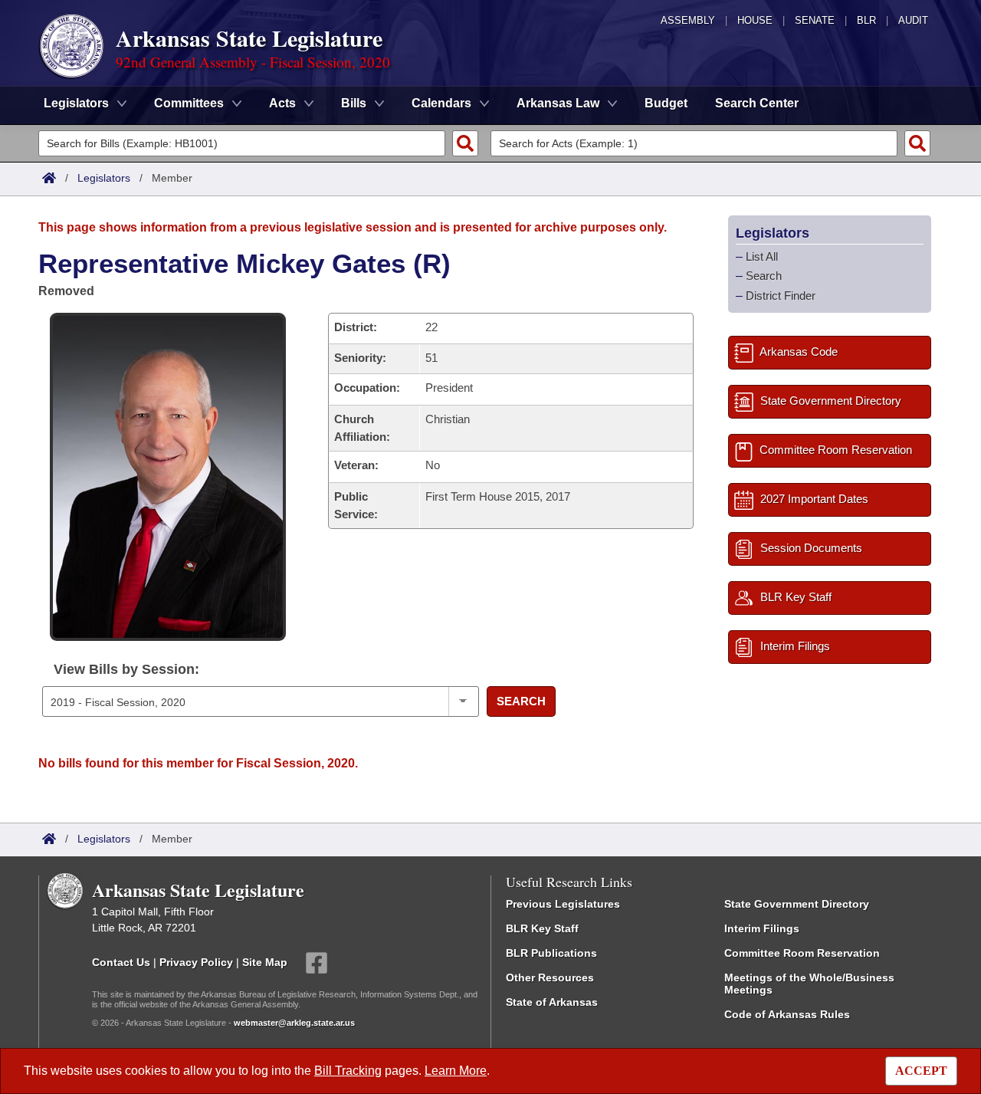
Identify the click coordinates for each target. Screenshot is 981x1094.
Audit (913, 20)
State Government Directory (796, 904)
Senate (815, 20)
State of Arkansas (552, 1002)
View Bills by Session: (126, 669)
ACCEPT (921, 1070)
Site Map (264, 961)
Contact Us (121, 961)
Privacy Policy (196, 961)
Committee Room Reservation (802, 953)
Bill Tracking (348, 1070)
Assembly (688, 20)
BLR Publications (551, 953)
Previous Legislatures (563, 904)
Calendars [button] (441, 103)
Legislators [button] (76, 103)
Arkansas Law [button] (558, 103)
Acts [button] (282, 103)
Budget (666, 103)
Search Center (757, 103)
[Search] (465, 143)
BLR (866, 20)
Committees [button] (189, 103)
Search (521, 701)
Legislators (103, 178)
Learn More (456, 1070)
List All (762, 256)
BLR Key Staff (542, 928)
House (755, 20)
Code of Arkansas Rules (787, 1014)
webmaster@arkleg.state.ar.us (294, 1022)
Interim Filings (761, 928)
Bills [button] (353, 103)
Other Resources (550, 977)
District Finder (780, 295)
